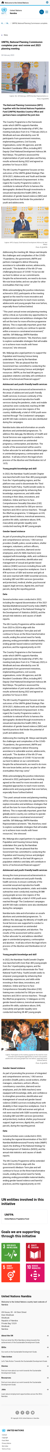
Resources (6, 1378)
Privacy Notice (6, 1443)
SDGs (3, 1347)
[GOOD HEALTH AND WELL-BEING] (12, 1252)
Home (3, 23)
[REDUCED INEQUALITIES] (37, 1273)
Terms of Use (6, 1449)
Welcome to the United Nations (17, 3)
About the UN (7, 1336)
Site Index (5, 1446)
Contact (4, 1435)
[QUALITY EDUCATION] (37, 1252)
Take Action (6, 1357)
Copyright (5, 1438)
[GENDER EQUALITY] (12, 1273)
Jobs (3, 1389)
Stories (9, 23)
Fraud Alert (5, 1440)
